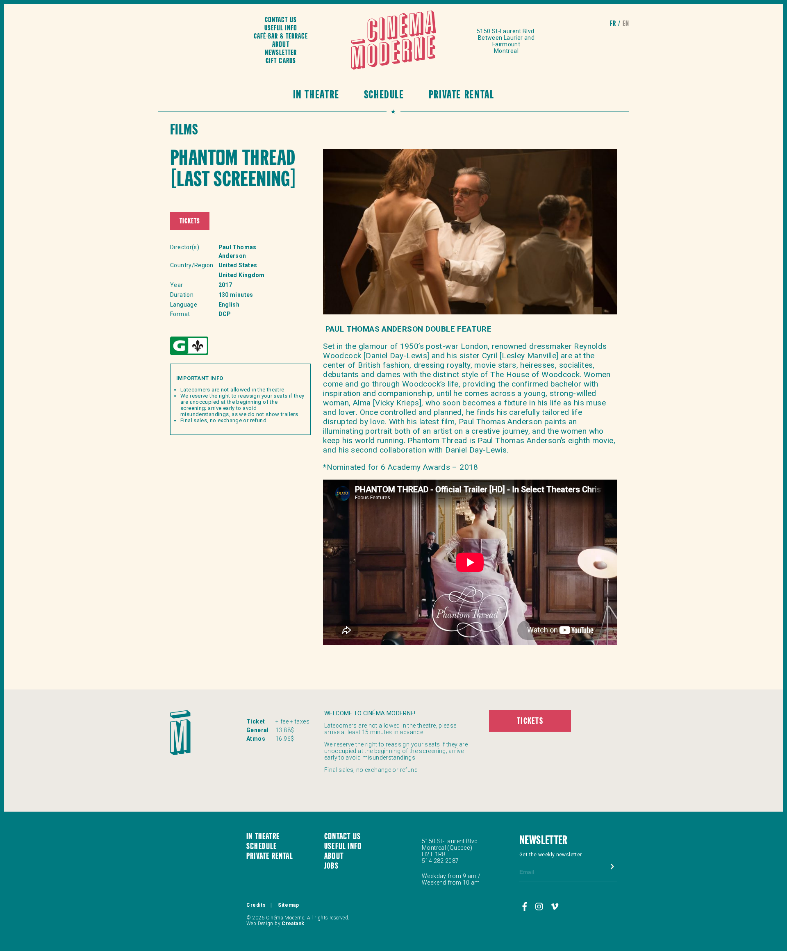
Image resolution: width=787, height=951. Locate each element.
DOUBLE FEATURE (458, 329)
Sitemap (288, 905)
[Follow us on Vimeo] (555, 907)
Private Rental (461, 95)
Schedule (384, 95)
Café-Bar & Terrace (281, 36)
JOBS (331, 866)
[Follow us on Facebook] (525, 907)
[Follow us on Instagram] (540, 907)
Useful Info (280, 28)
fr (613, 23)
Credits (256, 905)
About (280, 44)
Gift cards (281, 61)
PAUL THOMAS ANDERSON (374, 329)
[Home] (393, 41)
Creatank (293, 923)
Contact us (281, 20)
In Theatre (316, 95)
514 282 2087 (440, 861)
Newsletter (281, 53)
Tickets (190, 221)
